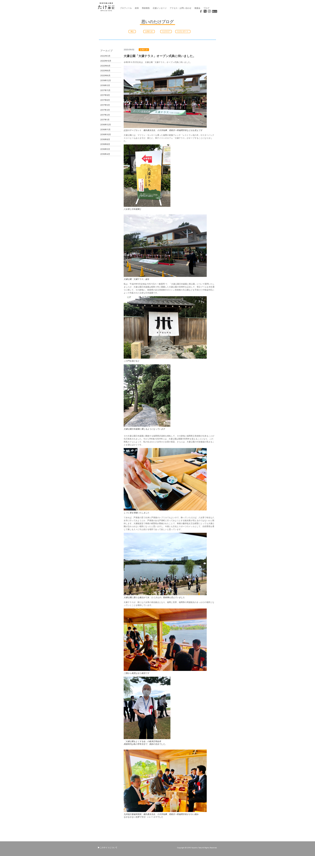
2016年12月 (105, 124)
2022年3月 (105, 56)
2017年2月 (105, 115)
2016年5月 (105, 149)
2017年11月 (105, 90)
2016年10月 (105, 134)
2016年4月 (105, 154)
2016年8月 (105, 139)
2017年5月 (105, 105)
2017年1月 (105, 119)
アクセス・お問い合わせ (180, 8)
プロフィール (126, 8)
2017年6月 (105, 100)
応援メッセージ (160, 8)
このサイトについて (108, 847)
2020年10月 (105, 61)
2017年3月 (105, 110)
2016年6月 (105, 144)
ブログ (206, 8)
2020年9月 (105, 65)
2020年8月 (105, 70)
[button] (132, 31)
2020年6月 (105, 75)
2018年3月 (105, 85)
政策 (137, 8)
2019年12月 (105, 80)
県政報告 (146, 8)
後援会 (197, 8)
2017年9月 (105, 95)
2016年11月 (105, 129)
